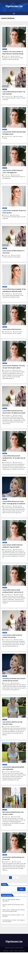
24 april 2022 (7, 255)
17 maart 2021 (7, 861)
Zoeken (4, 884)
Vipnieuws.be (14, 6)
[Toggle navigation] (14, 13)
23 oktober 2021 (8, 506)
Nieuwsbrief (5, 950)
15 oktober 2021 (8, 549)
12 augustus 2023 (8, 96)
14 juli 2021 (7, 726)
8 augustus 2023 (8, 136)
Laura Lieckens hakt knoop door (11, 329)
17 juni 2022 (7, 175)
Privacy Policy (22, 950)
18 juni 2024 (7, 56)
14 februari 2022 (8, 293)
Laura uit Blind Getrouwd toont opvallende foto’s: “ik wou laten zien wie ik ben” (13, 458)
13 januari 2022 (8, 370)
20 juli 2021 (7, 683)
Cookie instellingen (19, 947)
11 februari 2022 (8, 331)
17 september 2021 (8, 594)
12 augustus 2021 (8, 639)
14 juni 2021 (7, 771)
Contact (11, 950)
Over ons (16, 950)
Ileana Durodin (16, 56)
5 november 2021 (8, 415)
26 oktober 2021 (8, 462)
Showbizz (5, 49)
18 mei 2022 (6, 215)
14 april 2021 (7, 816)
